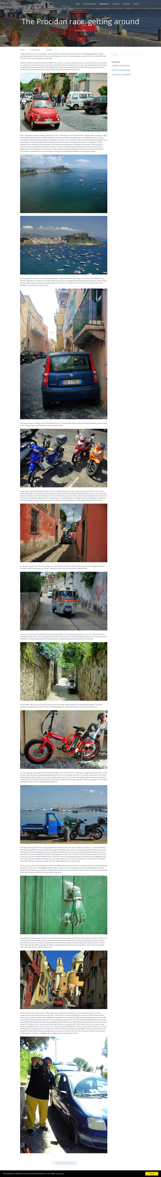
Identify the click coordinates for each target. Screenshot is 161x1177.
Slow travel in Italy (89, 4)
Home (78, 4)
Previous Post (60, 1163)
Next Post (70, 1163)
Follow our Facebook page (121, 70)
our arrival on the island (62, 63)
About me (126, 4)
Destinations (104, 4)
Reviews (115, 4)
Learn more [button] (60, 1173)
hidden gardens (53, 870)
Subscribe (115, 74)
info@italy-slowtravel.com (121, 66)
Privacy (135, 4)
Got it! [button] (152, 1173)
